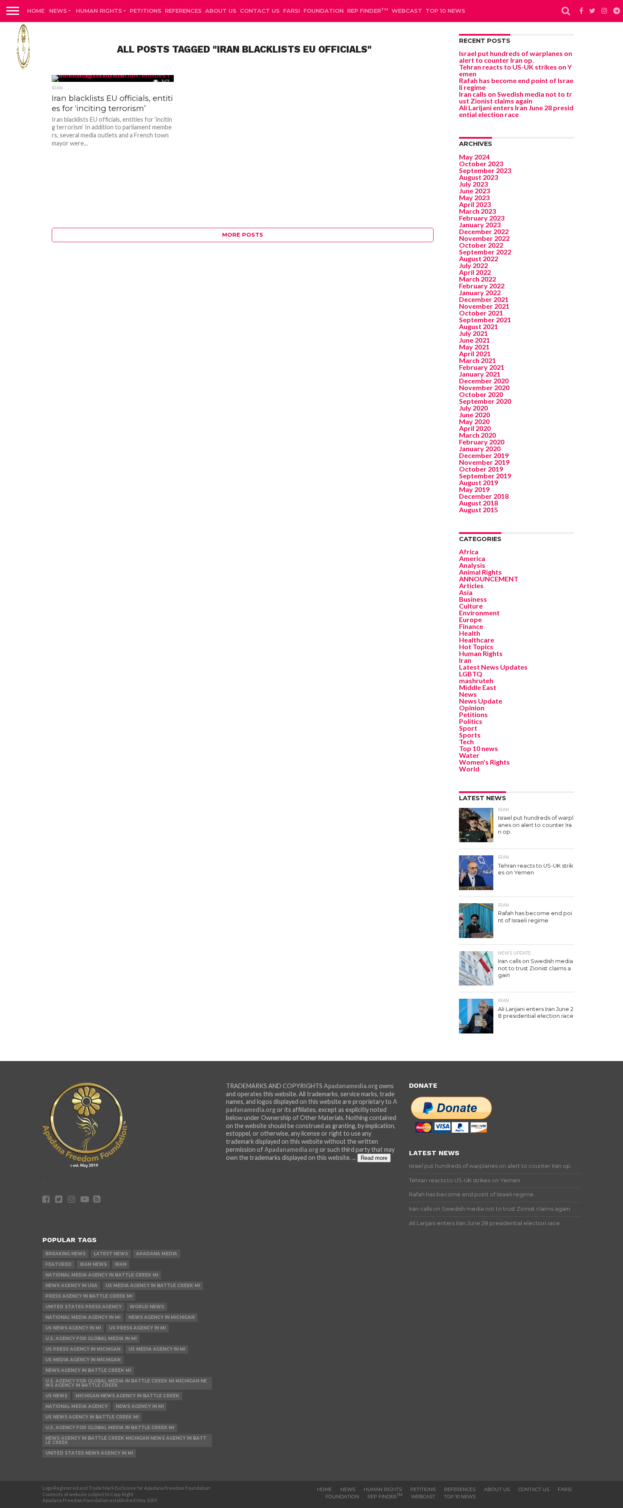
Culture (471, 606)
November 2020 (484, 387)
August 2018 (478, 503)
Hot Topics (476, 646)
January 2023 (480, 225)
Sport (468, 728)
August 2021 (478, 326)
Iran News (93, 1264)
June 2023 (474, 191)
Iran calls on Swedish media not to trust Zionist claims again (515, 97)
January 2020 (480, 448)
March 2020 (477, 435)
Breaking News (65, 1254)
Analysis (472, 565)
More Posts (242, 235)
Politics (470, 721)
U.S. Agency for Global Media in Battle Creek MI (109, 1427)
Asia (466, 592)
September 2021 (485, 320)
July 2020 (473, 408)
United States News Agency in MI (89, 1453)
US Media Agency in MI (156, 1349)
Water (469, 755)
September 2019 (485, 476)
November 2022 (484, 238)
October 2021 (481, 313)
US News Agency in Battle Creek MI (92, 1417)
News (58, 10)
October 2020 (481, 394)
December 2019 (484, 455)
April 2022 (475, 272)
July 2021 (473, 333)
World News (147, 1307)
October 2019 (481, 469)
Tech (466, 741)
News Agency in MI (140, 1406)
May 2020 (474, 421)
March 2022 (477, 279)
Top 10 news (445, 10)
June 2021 (474, 340)
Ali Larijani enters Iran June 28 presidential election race (516, 110)
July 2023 (473, 184)
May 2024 (474, 157)
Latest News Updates (493, 667)
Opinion (471, 708)
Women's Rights (484, 762)
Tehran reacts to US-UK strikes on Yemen (515, 70)
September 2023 (485, 170)
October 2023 (481, 163)
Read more (374, 1158)
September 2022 (485, 252)
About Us (220, 10)
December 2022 (484, 231)
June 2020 (474, 415)
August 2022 (478, 258)
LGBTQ (470, 674)
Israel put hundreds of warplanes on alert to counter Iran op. (515, 56)
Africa (468, 551)
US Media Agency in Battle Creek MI (153, 1285)
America (472, 558)
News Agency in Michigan (161, 1317)
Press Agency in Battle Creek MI (88, 1296)
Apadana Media (156, 1254)
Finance (471, 626)
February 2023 (481, 218)
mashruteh (476, 680)
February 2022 (481, 286)
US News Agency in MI (73, 1328)
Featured (58, 1264)
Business (473, 599)
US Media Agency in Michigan (82, 1360)
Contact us (260, 10)
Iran (465, 660)
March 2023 (477, 211)
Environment (479, 613)
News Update (480, 701)
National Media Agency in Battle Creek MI (101, 1275)
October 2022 (481, 245)
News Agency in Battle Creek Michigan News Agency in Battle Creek (125, 1440)
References (183, 10)
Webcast (407, 10)
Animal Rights (480, 572)
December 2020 (484, 381)
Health (469, 633)
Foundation (323, 10)
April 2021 (475, 353)
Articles (471, 585)
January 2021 (480, 374)
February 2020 (481, 442)
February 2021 (481, 367)
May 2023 (474, 197)
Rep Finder (367, 10)
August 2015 (478, 509)
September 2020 (485, 401)
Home (35, 10)
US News (56, 1396)
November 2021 (484, 306)
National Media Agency (76, 1406)
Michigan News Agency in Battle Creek (127, 1396)
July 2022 (473, 265)
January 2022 (480, 292)
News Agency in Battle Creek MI (88, 1370)
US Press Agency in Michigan (82, 1349)
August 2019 (478, 482)
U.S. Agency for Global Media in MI (90, 1338)
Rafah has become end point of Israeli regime (516, 83)
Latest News (111, 1254)
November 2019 (484, 462)
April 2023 (475, 204)
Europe (470, 619)
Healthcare (476, 640)
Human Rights (99, 10)
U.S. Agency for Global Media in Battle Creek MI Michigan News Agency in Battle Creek (126, 1383)
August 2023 (478, 177)
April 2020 (475, 428)
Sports (470, 735)
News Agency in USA (71, 1285)
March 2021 (477, 360)
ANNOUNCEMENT (488, 579)
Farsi (291, 10)
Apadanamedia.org (351, 1085)
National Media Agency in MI (82, 1317)
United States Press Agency (83, 1307)
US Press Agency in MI (137, 1328)
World (469, 769)
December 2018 (484, 496)
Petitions (145, 10)
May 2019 (474, 489)
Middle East (477, 687)
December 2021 (484, 299)
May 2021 (474, 347)
